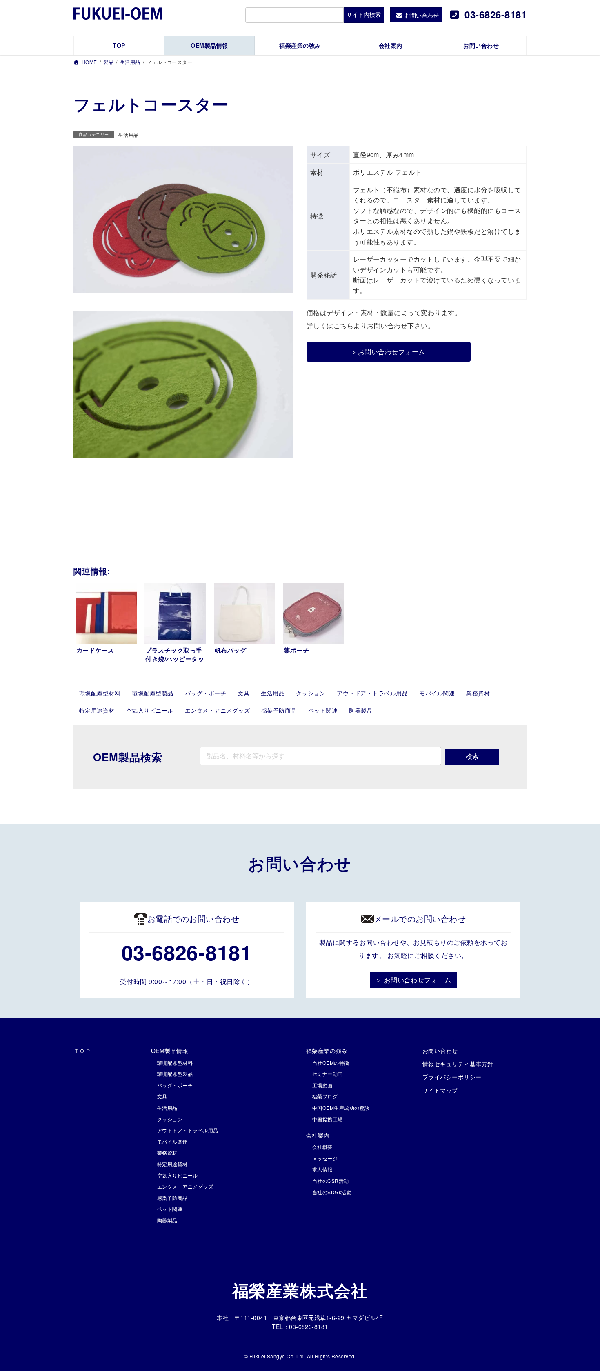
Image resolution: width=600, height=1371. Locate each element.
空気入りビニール (149, 710)
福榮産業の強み (326, 1051)
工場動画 (322, 1085)
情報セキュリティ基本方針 (457, 1064)
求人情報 (322, 1169)
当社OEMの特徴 (330, 1062)
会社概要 (322, 1146)
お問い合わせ (440, 1051)
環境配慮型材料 (99, 693)
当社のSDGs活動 (331, 1192)
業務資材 (478, 693)
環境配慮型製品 (152, 693)
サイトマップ (440, 1090)
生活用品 (128, 134)
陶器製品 (361, 710)
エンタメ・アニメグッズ (217, 710)
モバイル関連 (437, 693)
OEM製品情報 (169, 1051)
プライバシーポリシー (452, 1077)
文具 (243, 693)
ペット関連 (323, 710)
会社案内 (318, 1135)
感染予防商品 (279, 710)
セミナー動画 (327, 1073)
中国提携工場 (327, 1118)
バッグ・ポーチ (205, 693)
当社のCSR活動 (330, 1180)
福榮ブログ (325, 1096)
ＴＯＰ (82, 1051)
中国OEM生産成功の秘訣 (341, 1107)
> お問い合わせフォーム (388, 351)
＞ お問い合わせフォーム (413, 979)
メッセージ (325, 1158)
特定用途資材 (97, 710)
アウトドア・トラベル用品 (372, 693)
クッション (310, 693)
